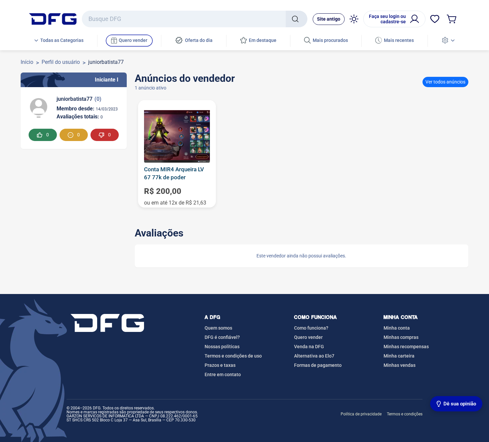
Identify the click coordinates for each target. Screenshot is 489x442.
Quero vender (308, 337)
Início (27, 62)
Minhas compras (401, 337)
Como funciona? (311, 328)
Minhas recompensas (406, 346)
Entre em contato (223, 374)
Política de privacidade (361, 414)
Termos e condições (404, 414)
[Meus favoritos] (435, 19)
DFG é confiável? (222, 337)
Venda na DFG (309, 346)
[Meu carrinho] (452, 19)
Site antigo (328, 19)
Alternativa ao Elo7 (314, 356)
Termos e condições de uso (233, 356)
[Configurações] (448, 40)
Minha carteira (399, 356)
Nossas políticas (222, 346)
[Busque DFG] (296, 19)
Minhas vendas (399, 365)
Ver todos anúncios (445, 81)
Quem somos (218, 328)
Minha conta (397, 328)
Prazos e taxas (220, 365)
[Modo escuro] (354, 19)
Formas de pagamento (318, 365)
